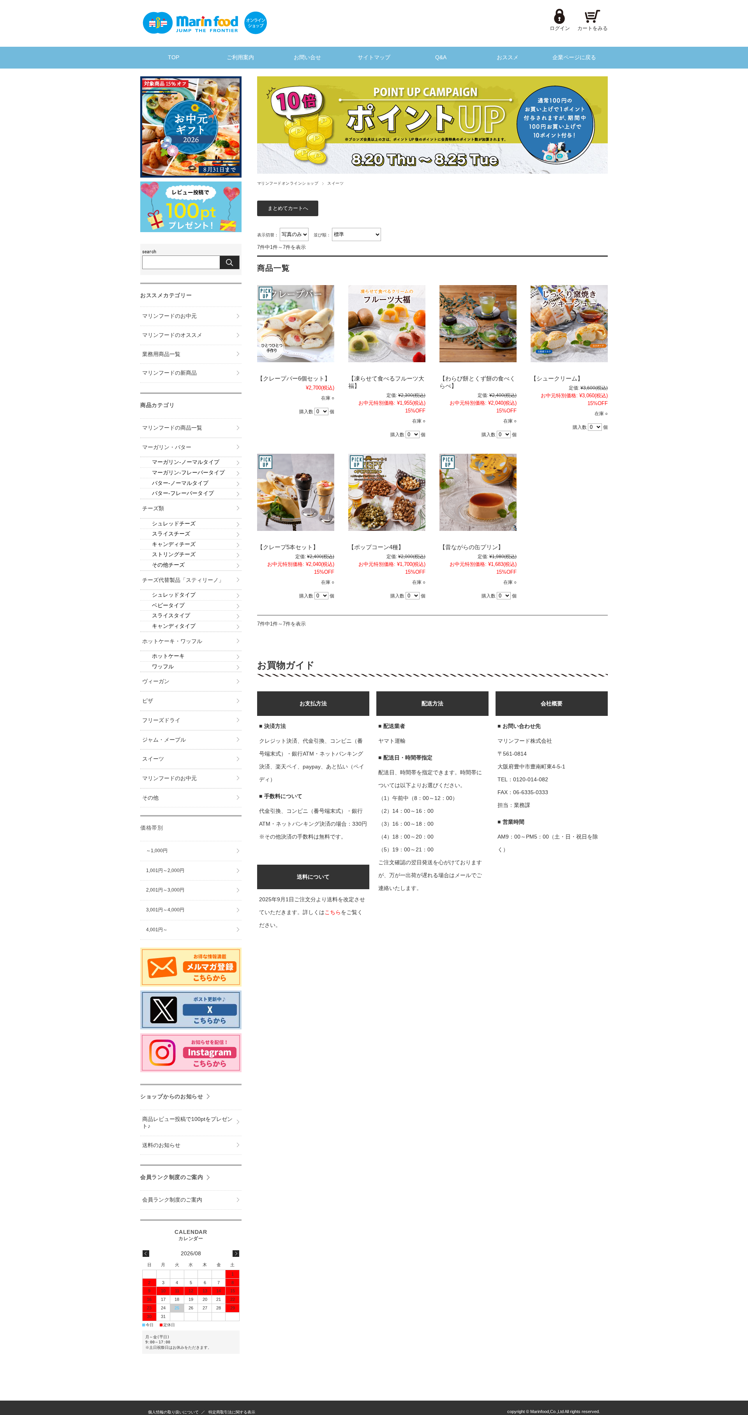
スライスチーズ (171, 534)
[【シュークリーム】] (569, 323)
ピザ (147, 701)
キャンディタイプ (174, 626)
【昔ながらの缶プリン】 (471, 547)
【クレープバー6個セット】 (293, 378)
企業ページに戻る (574, 57)
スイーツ (153, 759)
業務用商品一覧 (161, 354)
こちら (333, 912)
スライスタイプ (171, 616)
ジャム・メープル (164, 740)
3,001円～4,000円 (165, 910)
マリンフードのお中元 (169, 316)
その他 (150, 798)
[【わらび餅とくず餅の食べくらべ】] (478, 323)
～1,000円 (157, 850)
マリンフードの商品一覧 (172, 428)
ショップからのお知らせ (171, 1096)
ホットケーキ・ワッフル (172, 641)
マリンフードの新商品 (169, 373)
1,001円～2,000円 (165, 870)
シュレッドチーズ (174, 524)
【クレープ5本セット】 (288, 547)
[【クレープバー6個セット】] (295, 323)
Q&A (440, 57)
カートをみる (592, 28)
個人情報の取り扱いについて (173, 1412)
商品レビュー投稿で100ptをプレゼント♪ (187, 1122)
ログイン (560, 28)
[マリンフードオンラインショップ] (204, 32)
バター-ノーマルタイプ (180, 483)
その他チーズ (168, 565)
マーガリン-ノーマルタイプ (185, 462)
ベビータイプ (168, 605)
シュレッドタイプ (174, 595)
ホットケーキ (168, 656)
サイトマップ (374, 57)
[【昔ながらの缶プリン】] (478, 492)
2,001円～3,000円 (165, 890)
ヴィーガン (155, 681)
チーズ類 (153, 508)
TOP (173, 57)
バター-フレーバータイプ (183, 493)
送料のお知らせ (161, 1145)
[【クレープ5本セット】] (295, 492)
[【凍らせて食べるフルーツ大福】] (386, 323)
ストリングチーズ (174, 554)
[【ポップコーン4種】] (386, 492)
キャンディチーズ (174, 544)
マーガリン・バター (166, 447)
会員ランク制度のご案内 (171, 1177)
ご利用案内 (240, 57)
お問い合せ (307, 57)
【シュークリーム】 (557, 378)
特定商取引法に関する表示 (231, 1412)
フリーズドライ (161, 720)
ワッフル (163, 667)
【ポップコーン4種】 (376, 547)
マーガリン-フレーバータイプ (188, 473)
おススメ (508, 57)
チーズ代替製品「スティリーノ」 (183, 580)
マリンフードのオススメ (172, 335)
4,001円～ (157, 929)
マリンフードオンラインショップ (287, 183)
